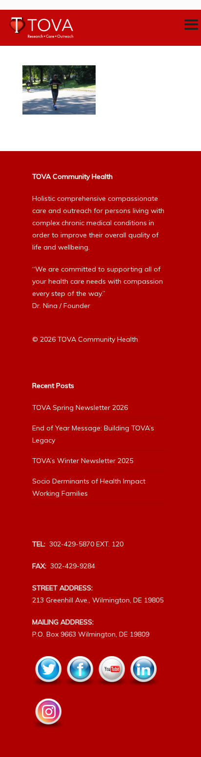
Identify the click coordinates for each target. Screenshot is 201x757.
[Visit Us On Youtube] (111, 691)
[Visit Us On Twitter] (48, 691)
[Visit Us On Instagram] (48, 733)
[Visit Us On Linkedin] (143, 691)
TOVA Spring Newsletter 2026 (80, 407)
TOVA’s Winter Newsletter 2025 (82, 460)
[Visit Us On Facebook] (80, 691)
